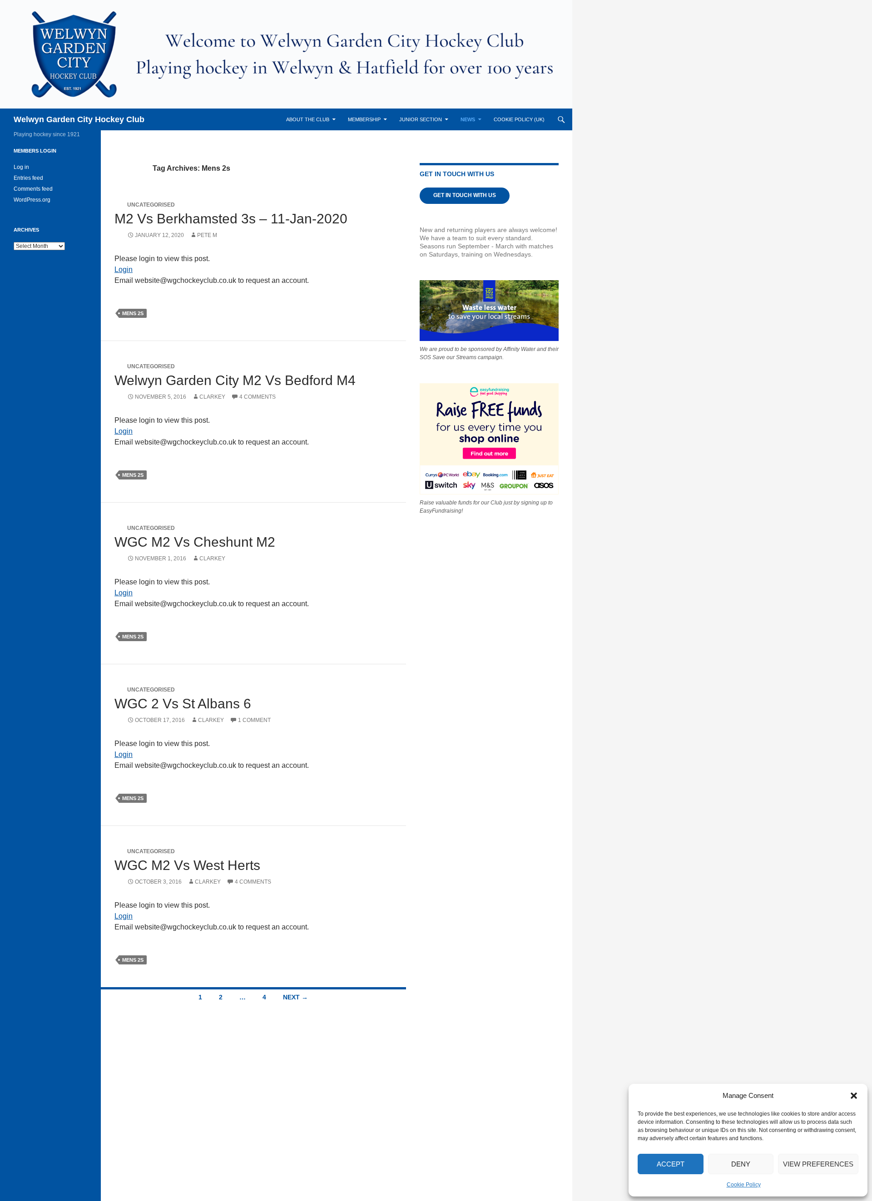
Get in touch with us (464, 195)
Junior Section (420, 119)
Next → (295, 997)
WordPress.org (32, 200)
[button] (853, 1095)
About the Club (307, 119)
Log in (21, 167)
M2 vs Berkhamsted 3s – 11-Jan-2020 (230, 218)
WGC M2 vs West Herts (187, 865)
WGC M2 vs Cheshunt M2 (194, 541)
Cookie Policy (744, 1184)
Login (123, 269)
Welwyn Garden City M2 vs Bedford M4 (235, 380)
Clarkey (212, 397)
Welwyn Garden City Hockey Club (79, 119)
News (468, 119)
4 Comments (257, 397)
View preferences (818, 1164)
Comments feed (33, 189)
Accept (670, 1164)
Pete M (207, 235)
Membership (364, 119)
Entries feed (28, 178)
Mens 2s (133, 313)
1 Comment (254, 720)
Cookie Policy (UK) (519, 119)
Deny (740, 1164)
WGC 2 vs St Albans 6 (182, 703)
